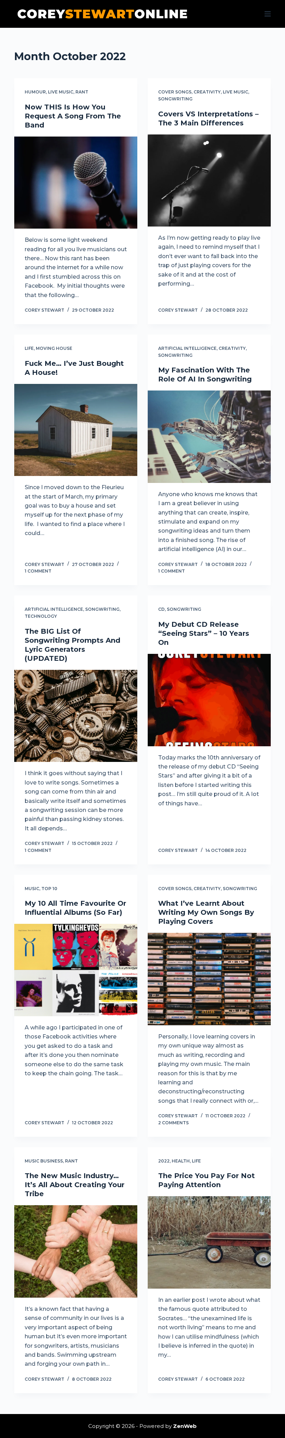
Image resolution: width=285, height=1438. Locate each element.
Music (32, 888)
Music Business (44, 1161)
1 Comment (38, 571)
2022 (164, 1161)
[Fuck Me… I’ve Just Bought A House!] (75, 430)
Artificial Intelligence (187, 348)
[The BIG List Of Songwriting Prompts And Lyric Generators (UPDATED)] (75, 716)
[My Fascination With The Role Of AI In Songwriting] (209, 437)
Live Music (60, 92)
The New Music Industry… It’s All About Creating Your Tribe (74, 1185)
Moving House (54, 348)
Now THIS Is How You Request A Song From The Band (73, 116)
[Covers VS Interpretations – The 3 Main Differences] (209, 180)
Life (29, 348)
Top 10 (49, 888)
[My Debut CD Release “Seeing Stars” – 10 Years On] (209, 700)
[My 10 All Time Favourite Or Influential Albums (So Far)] (75, 970)
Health (181, 1161)
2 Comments (173, 1122)
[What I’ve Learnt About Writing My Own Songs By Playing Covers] (209, 979)
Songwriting (175, 98)
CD (161, 609)
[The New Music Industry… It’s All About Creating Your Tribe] (75, 1251)
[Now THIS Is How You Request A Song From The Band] (75, 183)
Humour (35, 92)
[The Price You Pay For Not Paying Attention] (209, 1242)
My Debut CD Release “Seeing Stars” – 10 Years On (203, 633)
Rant (81, 92)
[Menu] (267, 14)
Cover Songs (175, 92)
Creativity (207, 92)
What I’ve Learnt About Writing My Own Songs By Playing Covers (206, 912)
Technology (41, 616)
